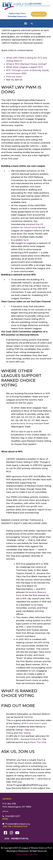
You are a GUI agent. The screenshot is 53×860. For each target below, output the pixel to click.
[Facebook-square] (5, 833)
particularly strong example (28, 423)
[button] (25, 23)
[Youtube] (17, 833)
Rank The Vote (38, 742)
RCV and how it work (35, 723)
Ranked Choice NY (31, 739)
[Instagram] (11, 833)
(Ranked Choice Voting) (33, 64)
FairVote (28, 717)
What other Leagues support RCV (25, 67)
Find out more (14, 76)
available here (21, 240)
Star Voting (25, 733)
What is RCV (13, 64)
